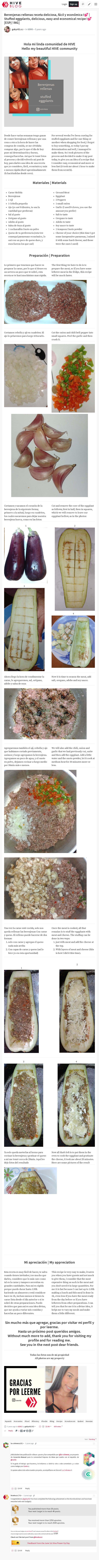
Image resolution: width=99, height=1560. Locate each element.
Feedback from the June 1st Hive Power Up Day (48, 1543)
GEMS (30, 29)
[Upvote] (40, 1426)
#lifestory (35, 1421)
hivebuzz (16, 1495)
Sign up (73, 4)
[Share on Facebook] (21, 1430)
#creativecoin (70, 1421)
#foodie (44, 1421)
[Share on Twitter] (24, 1430)
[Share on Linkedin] (30, 1430)
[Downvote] (43, 1426)
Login (64, 4)
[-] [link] (94, 1443)
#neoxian (89, 1421)
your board (29, 1531)
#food (27, 1421)
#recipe (59, 1421)
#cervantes (18, 1421)
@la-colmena (64, 1454)
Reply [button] (27, 1488)
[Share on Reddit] (27, 1430)
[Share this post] (32, 1431)
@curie (13, 1460)
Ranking (55, 1531)
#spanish (8, 1421)
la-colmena (17, 1443)
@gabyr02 (26, 1499)
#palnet (80, 1421)
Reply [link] (11, 1430)
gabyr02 (17, 29)
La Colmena (66, 1470)
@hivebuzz (38, 1537)
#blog (52, 1421)
